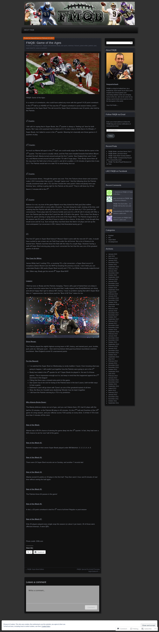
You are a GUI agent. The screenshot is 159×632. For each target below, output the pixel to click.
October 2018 (112, 302)
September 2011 (113, 403)
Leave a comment (41, 48)
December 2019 (113, 283)
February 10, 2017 (48, 38)
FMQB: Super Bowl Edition (35, 569)
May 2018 (111, 306)
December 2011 (113, 397)
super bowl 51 (30, 48)
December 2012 (113, 380)
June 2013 (111, 373)
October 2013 (112, 369)
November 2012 (113, 382)
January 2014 (112, 363)
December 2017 (113, 313)
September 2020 (113, 277)
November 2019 (113, 285)
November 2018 (113, 300)
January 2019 (112, 296)
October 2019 (112, 288)
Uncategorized (37, 45)
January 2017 (112, 323)
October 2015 (112, 342)
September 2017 (113, 319)
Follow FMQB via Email (115, 114)
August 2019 (112, 292)
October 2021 (112, 264)
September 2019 (113, 290)
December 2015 (113, 338)
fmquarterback (35, 38)
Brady (58, 45)
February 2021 (113, 269)
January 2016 (112, 336)
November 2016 (113, 327)
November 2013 (113, 367)
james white (84, 45)
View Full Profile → (112, 105)
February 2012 (113, 392)
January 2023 (112, 254)
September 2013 (113, 371)
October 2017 (112, 317)
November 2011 (113, 399)
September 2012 (113, 386)
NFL (109, 237)
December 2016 (113, 325)
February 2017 (113, 321)
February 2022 (113, 258)
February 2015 (113, 346)
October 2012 (112, 384)
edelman (71, 45)
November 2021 (113, 262)
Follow (110, 136)
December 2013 (113, 365)
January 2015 (112, 348)
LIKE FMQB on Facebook (116, 171)
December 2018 (113, 298)
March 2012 (112, 390)
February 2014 (113, 361)
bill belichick (52, 45)
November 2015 (113, 340)
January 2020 (112, 281)
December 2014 (113, 350)
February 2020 (113, 279)
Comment (91, 607)
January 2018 (112, 311)
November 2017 (113, 315)
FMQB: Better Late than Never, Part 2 (120, 151)
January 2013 (112, 378)
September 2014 (113, 357)
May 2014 (111, 359)
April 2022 (111, 256)
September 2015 (113, 344)
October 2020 (112, 275)
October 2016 (112, 329)
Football (110, 235)
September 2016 (113, 332)
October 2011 (112, 401)
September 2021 (113, 267)
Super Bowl (112, 240)
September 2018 (113, 304)
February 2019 (113, 294)
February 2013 (113, 376)
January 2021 (112, 271)
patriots (90, 45)
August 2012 (112, 388)
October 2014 (112, 355)
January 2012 (112, 394)
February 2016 (113, 334)
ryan (95, 45)
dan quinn (64, 45)
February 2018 (113, 308)
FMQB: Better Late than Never (117, 153)
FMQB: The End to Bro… (121, 204)
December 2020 (113, 273)
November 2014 (113, 353)
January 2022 (112, 260)
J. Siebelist (116, 192)
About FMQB (29, 30)
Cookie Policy (46, 626)
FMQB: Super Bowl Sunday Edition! (119, 156)
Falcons (76, 45)
